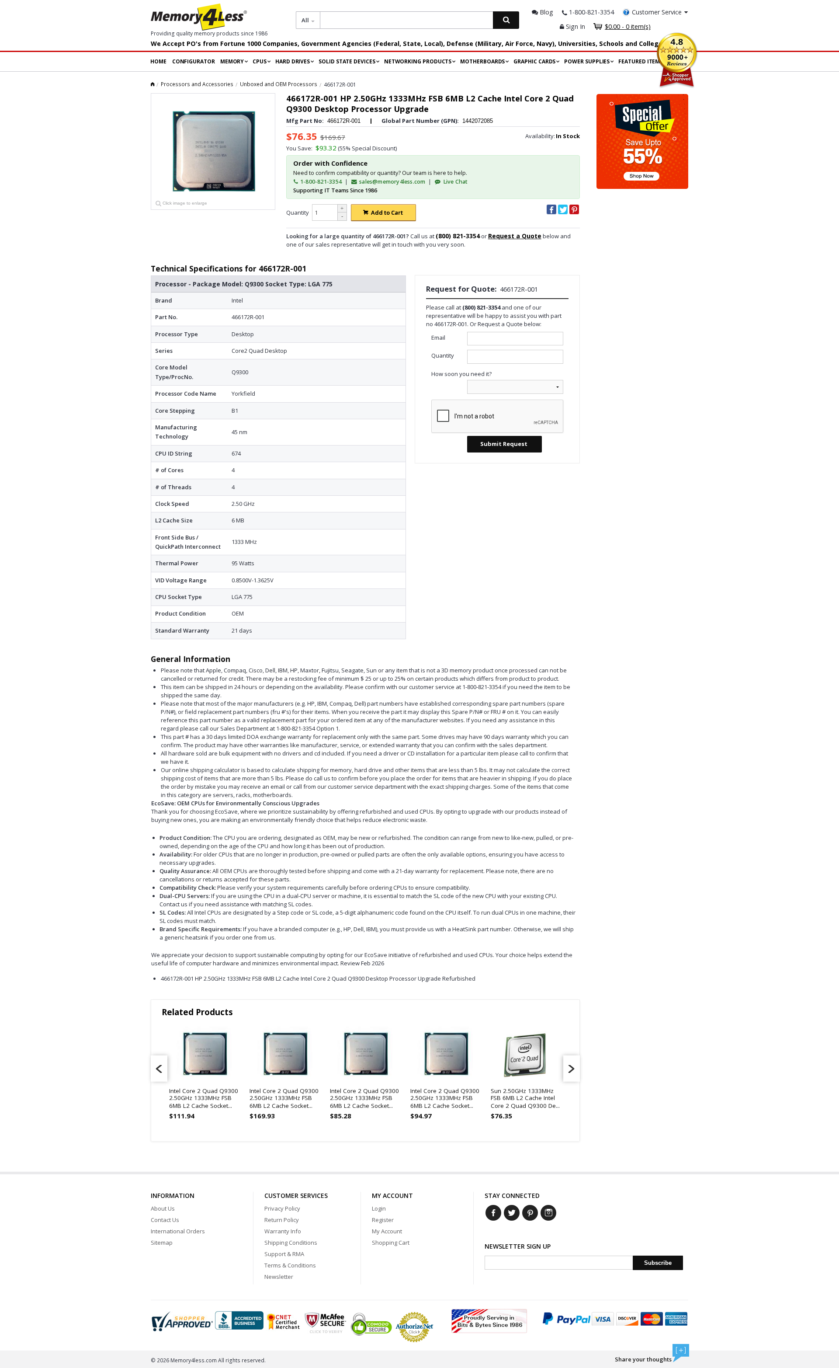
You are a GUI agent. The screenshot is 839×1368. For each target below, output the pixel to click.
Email (438, 337)
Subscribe (658, 1263)
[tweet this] (563, 209)
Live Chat (455, 181)
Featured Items (640, 61)
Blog (545, 12)
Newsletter (278, 1277)
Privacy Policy (282, 1208)
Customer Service (657, 12)
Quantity (297, 212)
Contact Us (165, 1220)
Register (383, 1220)
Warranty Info (282, 1231)
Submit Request (503, 444)
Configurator (193, 61)
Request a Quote (514, 236)
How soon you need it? (461, 374)
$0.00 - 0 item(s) (628, 26)
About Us (163, 1208)
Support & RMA (284, 1254)
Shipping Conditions (290, 1242)
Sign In (574, 26)
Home (158, 61)
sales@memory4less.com (392, 181)
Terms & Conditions (290, 1265)
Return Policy (281, 1220)
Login (379, 1208)
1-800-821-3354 (320, 181)
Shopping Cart (390, 1242)
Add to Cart (387, 212)
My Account (387, 1231)
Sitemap (162, 1242)
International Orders (178, 1231)
